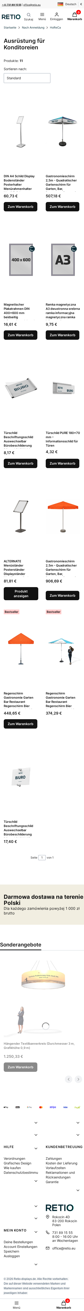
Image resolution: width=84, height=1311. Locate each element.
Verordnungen (14, 1158)
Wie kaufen (12, 1168)
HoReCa (55, 27)
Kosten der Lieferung (61, 1163)
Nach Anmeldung (33, 27)
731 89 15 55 (62, 1233)
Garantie (52, 1182)
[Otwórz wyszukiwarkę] (28, 17)
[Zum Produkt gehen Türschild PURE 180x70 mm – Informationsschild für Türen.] (63, 388)
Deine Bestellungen (18, 1242)
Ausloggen (12, 1256)
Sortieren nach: (15, 69)
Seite (34, 857)
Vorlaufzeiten (56, 1168)
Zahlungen (54, 1158)
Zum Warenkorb (20, 207)
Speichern (11, 1251)
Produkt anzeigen (21, 593)
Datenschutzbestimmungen (25, 1172)
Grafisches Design (17, 1163)
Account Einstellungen (20, 1247)
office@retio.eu (32, 4)
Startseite (10, 27)
